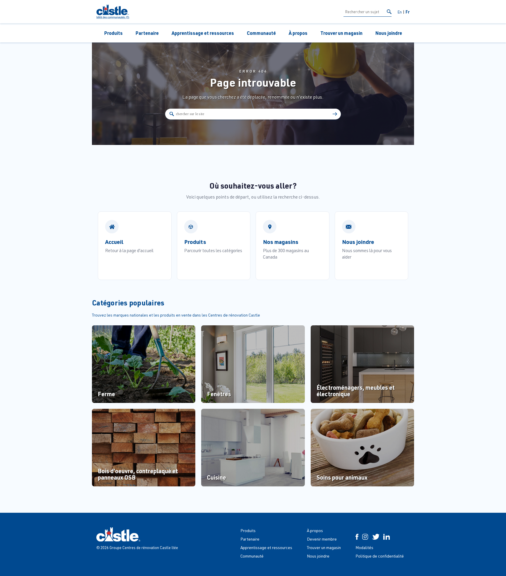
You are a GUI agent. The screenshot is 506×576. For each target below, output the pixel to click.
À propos (298, 33)
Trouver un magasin (341, 33)
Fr (408, 11)
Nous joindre (388, 33)
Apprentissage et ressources (203, 33)
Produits (113, 33)
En (399, 11)
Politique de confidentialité (379, 555)
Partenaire (147, 33)
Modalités (364, 547)
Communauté (261, 33)
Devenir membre (322, 538)
